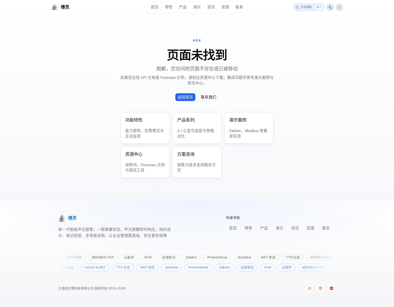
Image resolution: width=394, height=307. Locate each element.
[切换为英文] (330, 7)
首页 (154, 7)
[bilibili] (320, 288)
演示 (197, 7)
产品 (183, 7)
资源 (225, 7)
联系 (239, 7)
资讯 (211, 7)
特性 (169, 7)
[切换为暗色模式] (339, 7)
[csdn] (331, 288)
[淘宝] (310, 288)
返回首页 (185, 97)
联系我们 (208, 97)
